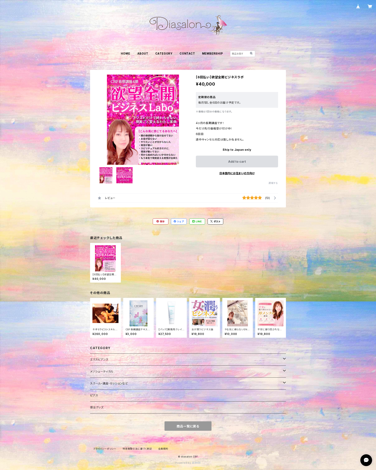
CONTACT (187, 53)
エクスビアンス (99, 359)
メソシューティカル (101, 371)
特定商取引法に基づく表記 (137, 448)
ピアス (94, 395)
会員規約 (163, 448)
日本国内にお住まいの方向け (237, 173)
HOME (125, 53)
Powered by (183, 462)
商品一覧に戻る (188, 426)
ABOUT (142, 53)
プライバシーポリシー (104, 448)
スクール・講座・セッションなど (109, 383)
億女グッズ (97, 407)
